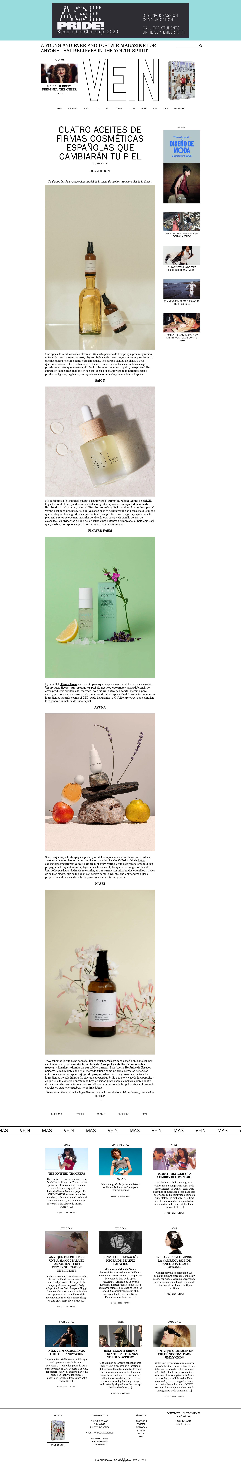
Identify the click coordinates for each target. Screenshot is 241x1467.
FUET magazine (100, 1442)
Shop (165, 109)
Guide (171, 1322)
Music (144, 109)
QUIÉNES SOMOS (99, 1421)
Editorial (72, 109)
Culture (120, 109)
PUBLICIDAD (100, 1424)
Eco (98, 109)
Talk (70, 1229)
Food (132, 109)
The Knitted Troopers (66, 1174)
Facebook (141, 1421)
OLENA (120, 1179)
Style (59, 109)
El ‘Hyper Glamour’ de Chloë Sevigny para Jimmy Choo (174, 1354)
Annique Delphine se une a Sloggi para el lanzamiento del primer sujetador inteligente (66, 1264)
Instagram (179, 109)
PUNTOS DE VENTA (99, 1428)
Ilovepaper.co (99, 1445)
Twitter (141, 1424)
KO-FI (141, 1437)
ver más (73, 1213)
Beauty (87, 109)
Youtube (141, 1431)
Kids (155, 109)
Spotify (141, 1434)
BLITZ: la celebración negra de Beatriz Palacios (120, 1261)
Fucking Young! (99, 1439)
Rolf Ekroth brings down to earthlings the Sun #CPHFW (120, 1354)
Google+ (5, 1465)
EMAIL (145, 1114)
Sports (63, 1322)
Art (108, 109)
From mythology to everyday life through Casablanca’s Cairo (181, 338)
